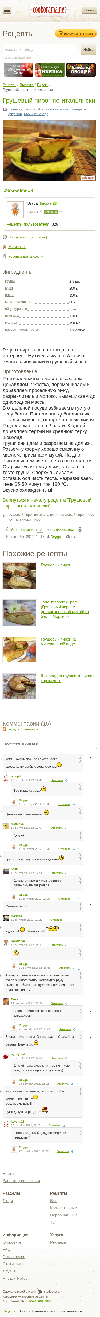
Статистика (13, 1264)
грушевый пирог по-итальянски (32, 515)
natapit (16, 776)
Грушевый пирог (55, 565)
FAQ (7, 1249)
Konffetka (18, 941)
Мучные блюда (36, 114)
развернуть (30, 729)
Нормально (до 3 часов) (27, 237)
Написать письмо (55, 203)
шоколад (12, 316)
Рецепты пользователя (28, 224)
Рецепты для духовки (25, 256)
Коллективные (63, 1208)
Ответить (57, 780)
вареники (24, 57)
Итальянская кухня (53, 109)
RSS (4, 729)
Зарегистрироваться (21, 1180)
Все (53, 1200)
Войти (89, 10)
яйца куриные (16, 309)
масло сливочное (19, 302)
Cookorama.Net (38, 1301)
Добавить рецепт (80, 33)
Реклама (58, 1242)
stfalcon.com (52, 1292)
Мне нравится (22, 530)
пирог (37, 519)
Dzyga (56, 537)
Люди (8, 1200)
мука (9, 288)
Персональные (64, 1215)
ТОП (54, 1222)
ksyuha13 (17, 1121)
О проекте (12, 1242)
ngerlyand (18, 1054)
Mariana (16, 916)
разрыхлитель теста (21, 329)
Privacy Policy (15, 1278)
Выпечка (27, 85)
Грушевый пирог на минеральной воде (58, 641)
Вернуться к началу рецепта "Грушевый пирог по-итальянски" (47, 502)
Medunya (17, 824)
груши (10, 281)
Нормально (17, 247)
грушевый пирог (72, 515)
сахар (9, 295)
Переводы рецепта (18, 189)
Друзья (9, 1271)
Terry (14, 999)
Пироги (42, 85)
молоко (11, 323)
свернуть (13, 729)
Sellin (15, 869)
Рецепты (9, 85)
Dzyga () (39, 203)
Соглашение (14, 1256)
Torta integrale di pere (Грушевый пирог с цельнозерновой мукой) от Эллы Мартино (65, 609)
